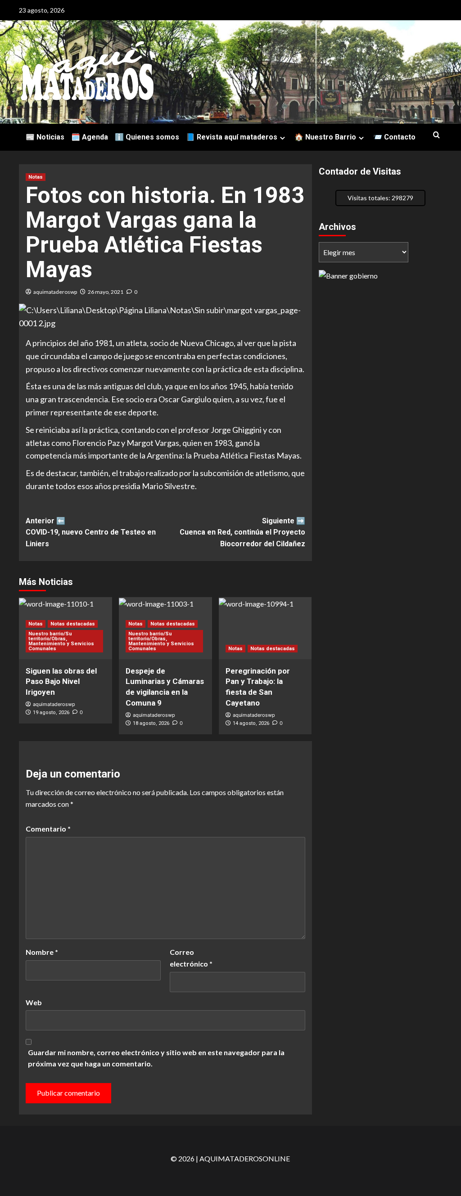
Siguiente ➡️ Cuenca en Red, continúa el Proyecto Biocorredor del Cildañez (242, 532)
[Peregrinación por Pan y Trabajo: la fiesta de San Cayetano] (265, 628)
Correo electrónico (191, 958)
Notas (35, 177)
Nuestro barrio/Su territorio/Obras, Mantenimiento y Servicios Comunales (61, 641)
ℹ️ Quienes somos (147, 137)
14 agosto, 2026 (251, 723)
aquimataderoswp (55, 291)
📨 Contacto (394, 137)
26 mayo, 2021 (105, 291)
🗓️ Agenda (89, 137)
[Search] (436, 135)
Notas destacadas (72, 624)
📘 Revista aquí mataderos (231, 137)
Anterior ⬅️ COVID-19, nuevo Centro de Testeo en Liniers (91, 532)
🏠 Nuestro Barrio (325, 137)
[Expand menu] (282, 138)
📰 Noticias (45, 137)
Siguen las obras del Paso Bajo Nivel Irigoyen (61, 681)
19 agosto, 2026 (51, 712)
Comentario (48, 828)
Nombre (42, 952)
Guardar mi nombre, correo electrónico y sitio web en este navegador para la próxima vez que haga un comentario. (156, 1058)
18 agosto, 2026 (151, 723)
